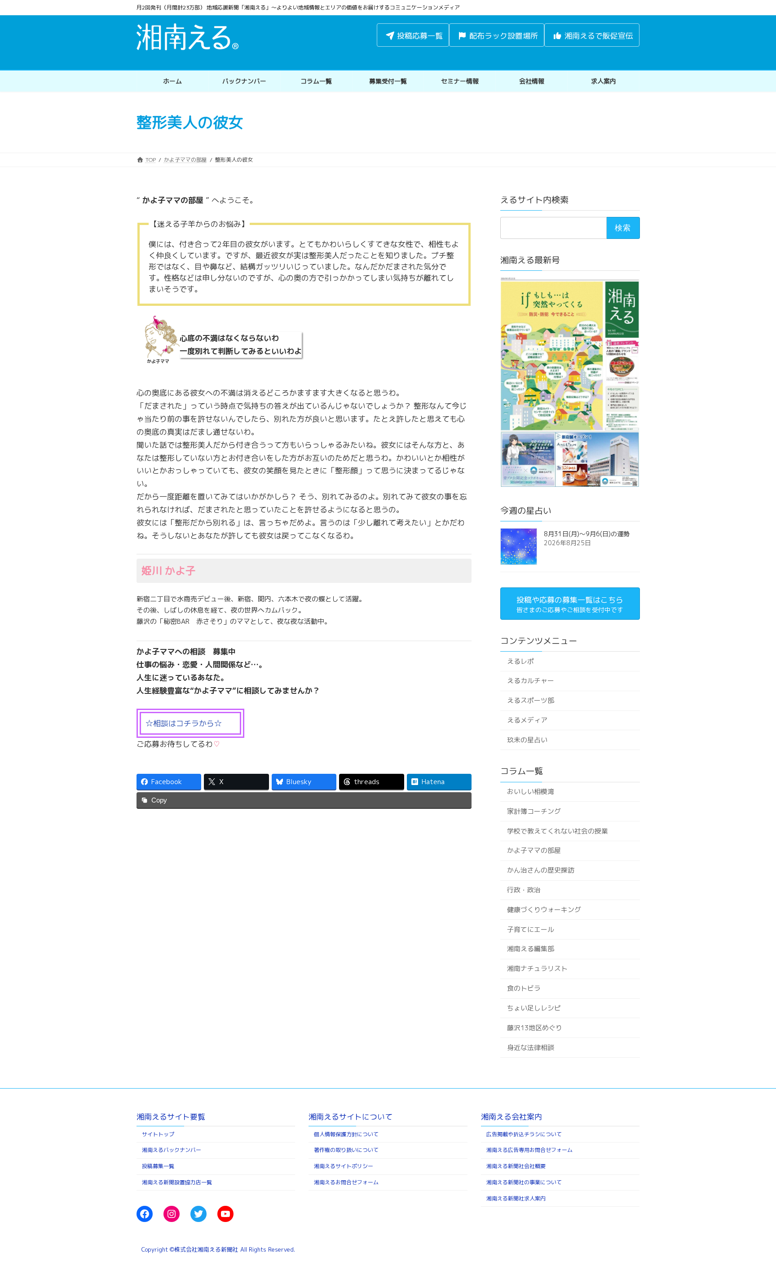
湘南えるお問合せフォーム (346, 1182)
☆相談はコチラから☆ (184, 723)
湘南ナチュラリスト (537, 968)
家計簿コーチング (533, 811)
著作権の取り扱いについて (346, 1150)
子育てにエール (530, 929)
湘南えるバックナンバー (171, 1150)
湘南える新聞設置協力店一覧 (177, 1182)
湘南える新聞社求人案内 (516, 1198)
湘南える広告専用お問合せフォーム (529, 1150)
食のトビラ (523, 988)
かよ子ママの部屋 (533, 850)
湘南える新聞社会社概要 (516, 1166)
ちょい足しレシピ (533, 1008)
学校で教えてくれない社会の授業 (557, 830)
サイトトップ (158, 1134)
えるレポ (520, 661)
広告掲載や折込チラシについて (524, 1134)
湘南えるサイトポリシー (343, 1166)
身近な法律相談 (530, 1047)
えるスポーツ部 (530, 700)
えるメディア (527, 720)
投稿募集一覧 (158, 1166)
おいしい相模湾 (530, 791)
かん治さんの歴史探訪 (540, 870)
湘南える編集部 (530, 948)
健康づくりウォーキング (544, 909)
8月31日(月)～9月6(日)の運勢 (587, 533)
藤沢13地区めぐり (534, 1027)
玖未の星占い (527, 740)
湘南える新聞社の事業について (524, 1182)
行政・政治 (523, 890)
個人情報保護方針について (346, 1134)
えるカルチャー (530, 680)
